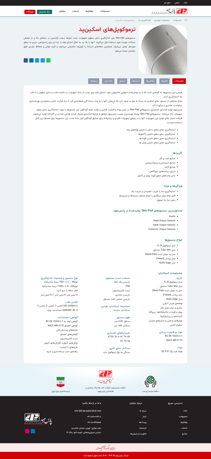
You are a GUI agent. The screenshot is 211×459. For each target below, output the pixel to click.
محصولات (105, 11)
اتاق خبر (167, 3)
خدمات (75, 11)
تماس (177, 3)
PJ (186, 20)
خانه (185, 3)
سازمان (62, 11)
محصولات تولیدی (162, 20)
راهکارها (89, 11)
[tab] (179, 81)
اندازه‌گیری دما (145, 20)
